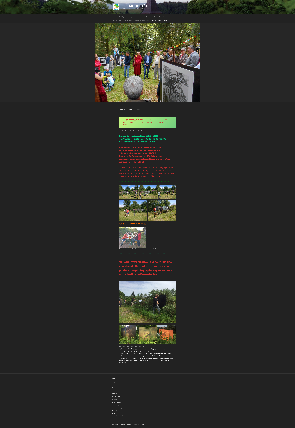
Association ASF (155, 17)
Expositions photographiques (142, 20)
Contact (166, 20)
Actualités (138, 17)
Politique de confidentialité (120, 415)
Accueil (114, 17)
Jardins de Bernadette (141, 274)
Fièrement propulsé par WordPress (135, 424)
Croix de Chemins (117, 20)
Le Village (122, 17)
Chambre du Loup (167, 17)
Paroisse (146, 17)
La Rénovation (128, 20)
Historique (130, 17)
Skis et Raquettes (156, 20)
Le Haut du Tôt (135, 6)
